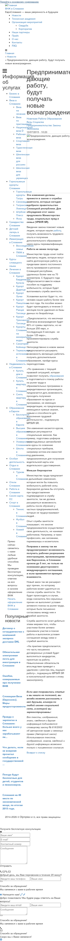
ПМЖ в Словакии (21, 254)
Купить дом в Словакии (21, 374)
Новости (16, 15)
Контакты (17, 42)
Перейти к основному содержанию (19, 1)
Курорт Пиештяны (22, 301)
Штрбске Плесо (21, 213)
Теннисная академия (24, 18)
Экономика (33, 128)
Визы (29, 122)
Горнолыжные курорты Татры (24, 195)
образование (56, 375)
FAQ (14, 45)
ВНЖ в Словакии (14, 8)
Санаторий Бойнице (22, 345)
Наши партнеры (21, 32)
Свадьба (23, 25)
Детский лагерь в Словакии (14, 232)
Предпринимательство (39, 125)
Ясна (19, 218)
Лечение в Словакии (15, 270)
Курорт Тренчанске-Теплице (23, 320)
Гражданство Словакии (16, 223)
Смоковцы (22, 201)
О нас (15, 39)
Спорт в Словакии (14, 504)
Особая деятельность (16, 460)
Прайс (15, 35)
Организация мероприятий (27, 22)
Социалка (38, 122)
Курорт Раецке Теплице (21, 310)
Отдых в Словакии (14, 466)
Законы (57, 125)
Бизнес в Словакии (14, 95)
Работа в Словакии (14, 490)
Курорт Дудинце (21, 287)
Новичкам (32, 118)
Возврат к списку (36, 752)
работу (57, 230)
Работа (42, 118)
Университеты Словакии (24, 443)
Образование (54, 118)
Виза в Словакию (15, 102)
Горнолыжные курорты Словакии (17, 185)
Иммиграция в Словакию (16, 240)
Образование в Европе (16, 409)
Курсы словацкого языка (15, 262)
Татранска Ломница (22, 206)
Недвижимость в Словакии (17, 365)
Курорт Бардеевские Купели (23, 279)
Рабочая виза (21, 135)
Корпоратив (25, 28)
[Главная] (11, 4)
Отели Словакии (14, 483)
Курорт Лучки (20, 294)
